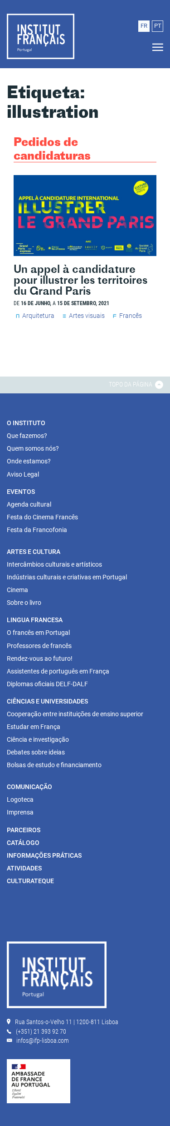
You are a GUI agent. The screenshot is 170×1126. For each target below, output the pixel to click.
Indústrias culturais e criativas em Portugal (67, 577)
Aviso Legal (23, 474)
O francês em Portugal (38, 632)
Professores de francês (39, 645)
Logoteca (20, 799)
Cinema (17, 589)
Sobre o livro (24, 602)
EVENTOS (21, 491)
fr (144, 25)
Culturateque (30, 881)
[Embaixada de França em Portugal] (38, 1081)
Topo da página (131, 384)
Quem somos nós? (33, 448)
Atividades (24, 868)
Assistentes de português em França (58, 671)
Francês (130, 315)
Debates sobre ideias (36, 752)
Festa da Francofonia (37, 529)
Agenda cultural (29, 504)
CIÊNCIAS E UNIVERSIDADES (47, 701)
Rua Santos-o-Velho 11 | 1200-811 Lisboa (66, 1021)
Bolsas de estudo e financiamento (54, 765)
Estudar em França (33, 726)
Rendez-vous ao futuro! (40, 658)
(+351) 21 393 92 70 (41, 1031)
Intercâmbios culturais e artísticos (54, 564)
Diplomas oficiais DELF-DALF (47, 684)
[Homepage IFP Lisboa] (57, 977)
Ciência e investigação (38, 739)
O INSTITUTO (26, 423)
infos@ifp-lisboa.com (42, 1040)
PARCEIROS (23, 830)
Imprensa (20, 812)
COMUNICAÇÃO (29, 786)
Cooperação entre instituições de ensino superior (75, 714)
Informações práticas (44, 855)
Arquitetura (38, 315)
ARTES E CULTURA (33, 551)
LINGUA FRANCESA (35, 619)
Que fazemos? (27, 435)
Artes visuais (87, 315)
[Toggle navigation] (155, 47)
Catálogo (23, 842)
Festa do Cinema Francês (42, 517)
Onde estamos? (29, 461)
